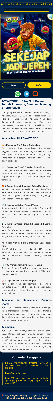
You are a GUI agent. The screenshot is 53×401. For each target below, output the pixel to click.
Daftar (39, 85)
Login (13, 85)
